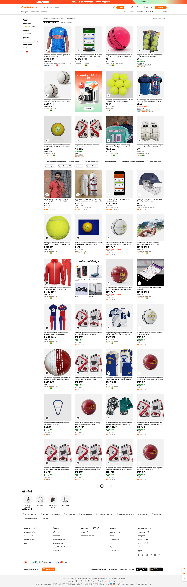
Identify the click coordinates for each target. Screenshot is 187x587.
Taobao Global (101, 578)
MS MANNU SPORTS (143, 153)
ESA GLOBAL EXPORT (143, 110)
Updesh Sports (110, 108)
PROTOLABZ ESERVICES (82, 63)
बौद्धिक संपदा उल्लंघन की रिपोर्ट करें (118, 547)
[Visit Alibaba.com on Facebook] (139, 555)
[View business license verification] (111, 584)
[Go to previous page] (98, 486)
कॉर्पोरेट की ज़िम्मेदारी (29, 539)
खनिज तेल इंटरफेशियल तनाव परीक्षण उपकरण (56, 161)
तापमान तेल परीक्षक (75, 161)
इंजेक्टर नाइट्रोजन (51, 166)
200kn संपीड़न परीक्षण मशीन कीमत (126, 514)
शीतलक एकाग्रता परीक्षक (155, 161)
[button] (114, 7)
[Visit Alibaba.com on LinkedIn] (143, 555)
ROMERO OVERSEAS (50, 108)
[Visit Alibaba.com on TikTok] (159, 555)
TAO (108, 578)
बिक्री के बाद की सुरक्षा (58, 543)
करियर (26, 543)
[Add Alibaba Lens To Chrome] (48, 569)
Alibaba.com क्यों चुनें (30, 532)
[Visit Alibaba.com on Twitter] (147, 555)
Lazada (93, 578)
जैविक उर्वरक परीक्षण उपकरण (31, 514)
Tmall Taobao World (84, 578)
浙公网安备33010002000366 (125, 584)
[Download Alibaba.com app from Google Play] (156, 569)
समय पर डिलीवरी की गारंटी (59, 539)
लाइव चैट (112, 536)
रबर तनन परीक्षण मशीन (70, 514)
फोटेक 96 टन (57, 514)
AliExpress (66, 578)
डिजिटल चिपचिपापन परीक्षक (110, 161)
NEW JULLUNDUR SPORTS (83, 207)
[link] (184, 568)
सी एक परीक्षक (46, 514)
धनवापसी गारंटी (56, 536)
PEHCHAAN (48, 207)
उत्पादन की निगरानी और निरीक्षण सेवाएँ (62, 547)
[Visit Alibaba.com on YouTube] (155, 555)
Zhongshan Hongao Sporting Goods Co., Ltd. (57, 63)
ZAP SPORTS (79, 155)
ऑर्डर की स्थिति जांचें (143, 539)
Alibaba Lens (32, 569)
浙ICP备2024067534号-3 (143, 584)
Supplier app (101, 569)
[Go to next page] (110, 486)
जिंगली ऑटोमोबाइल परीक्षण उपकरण (105, 514)
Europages (122, 578)
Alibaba (45, 18)
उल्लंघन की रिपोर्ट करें (115, 550)
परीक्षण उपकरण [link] (71, 18)
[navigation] (31, 252)
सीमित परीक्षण (45, 518)
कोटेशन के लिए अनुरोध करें (87, 536)
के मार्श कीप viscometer (86, 514)
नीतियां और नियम (57, 550)
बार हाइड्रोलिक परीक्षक (93, 166)
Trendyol (114, 578)
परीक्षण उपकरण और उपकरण (57, 18)
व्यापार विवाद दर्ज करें (114, 539)
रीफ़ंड (111, 543)
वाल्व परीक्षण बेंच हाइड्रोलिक (66, 166)
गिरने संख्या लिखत (157, 514)
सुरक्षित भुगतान (56, 532)
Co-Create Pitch (29, 536)
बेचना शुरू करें (141, 536)
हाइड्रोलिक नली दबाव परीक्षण (31, 518)
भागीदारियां (140, 547)
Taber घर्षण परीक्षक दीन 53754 (92, 161)
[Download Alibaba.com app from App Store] (142, 569)
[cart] (138, 7)
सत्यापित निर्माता (85, 532)
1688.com (73, 578)
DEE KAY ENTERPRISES (144, 65)
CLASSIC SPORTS (49, 153)
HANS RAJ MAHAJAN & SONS (115, 63)
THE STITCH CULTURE (112, 153)
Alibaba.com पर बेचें (143, 532)
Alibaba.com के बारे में (30, 528)
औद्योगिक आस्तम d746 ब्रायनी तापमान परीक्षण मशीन (133, 161)
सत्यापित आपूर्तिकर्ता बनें (143, 543)
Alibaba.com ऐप (112, 569)
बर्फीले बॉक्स (80, 166)
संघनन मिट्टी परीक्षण (143, 514)
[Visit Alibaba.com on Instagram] (151, 555)
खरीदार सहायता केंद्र (115, 532)
